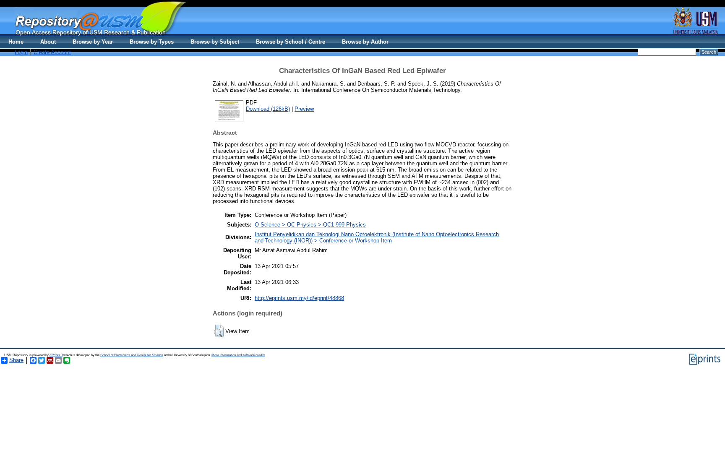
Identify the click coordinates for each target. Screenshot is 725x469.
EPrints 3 (56, 355)
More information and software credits (238, 355)
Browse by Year (93, 42)
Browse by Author (365, 42)
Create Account (52, 52)
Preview (304, 109)
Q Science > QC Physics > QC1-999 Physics (310, 224)
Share (16, 360)
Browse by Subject (214, 42)
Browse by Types (152, 42)
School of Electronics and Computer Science (131, 355)
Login (21, 52)
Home (15, 42)
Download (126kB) (268, 109)
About (48, 42)
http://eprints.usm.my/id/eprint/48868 (299, 298)
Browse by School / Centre (290, 42)
